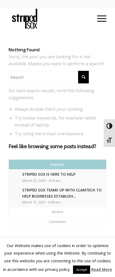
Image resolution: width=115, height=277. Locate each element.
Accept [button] (81, 269)
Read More (101, 269)
